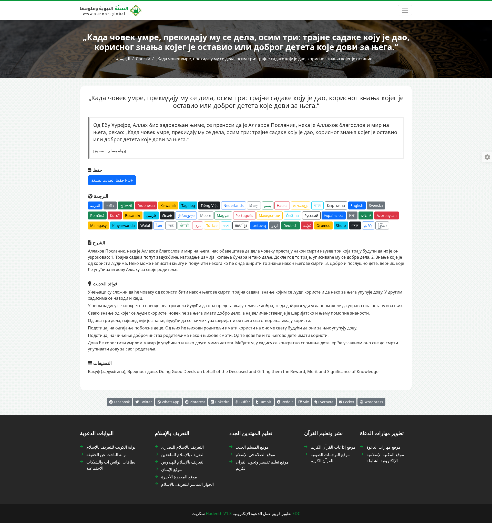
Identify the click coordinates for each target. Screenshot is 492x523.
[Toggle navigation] (405, 10)
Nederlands (233, 205)
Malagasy (98, 225)
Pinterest (197, 401)
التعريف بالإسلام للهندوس (182, 462)
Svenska (376, 205)
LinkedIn (222, 401)
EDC (296, 513)
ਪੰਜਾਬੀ (184, 225)
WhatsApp (170, 401)
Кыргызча (336, 205)
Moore (205, 215)
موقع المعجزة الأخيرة (179, 477)
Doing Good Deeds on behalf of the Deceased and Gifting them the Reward (232, 371)
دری (197, 225)
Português (244, 215)
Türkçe (212, 225)
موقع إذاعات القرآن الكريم (333, 447)
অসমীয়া (110, 205)
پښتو (267, 205)
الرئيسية (123, 59)
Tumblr (264, 401)
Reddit (287, 401)
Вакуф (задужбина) (106, 371)
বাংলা (226, 225)
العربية (95, 205)
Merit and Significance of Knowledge (342, 371)
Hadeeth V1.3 (219, 513)
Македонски (269, 215)
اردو (275, 225)
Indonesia (146, 205)
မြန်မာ (382, 225)
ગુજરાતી (126, 205)
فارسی (151, 215)
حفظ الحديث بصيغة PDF (112, 180)
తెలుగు (167, 215)
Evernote (325, 401)
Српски (143, 59)
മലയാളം (300, 205)
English (357, 205)
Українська (333, 215)
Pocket (348, 401)
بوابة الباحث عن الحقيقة (106, 454)
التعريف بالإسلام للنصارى (182, 447)
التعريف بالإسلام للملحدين (182, 454)
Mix (305, 401)
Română (97, 215)
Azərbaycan (387, 215)
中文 (355, 225)
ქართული (186, 215)
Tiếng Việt (209, 205)
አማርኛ (366, 215)
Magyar (223, 215)
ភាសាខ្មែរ (241, 225)
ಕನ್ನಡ (307, 225)
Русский (311, 215)
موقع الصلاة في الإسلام (255, 454)
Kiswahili (168, 205)
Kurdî (114, 215)
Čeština (292, 215)
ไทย (159, 225)
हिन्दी (352, 215)
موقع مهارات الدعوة (383, 447)
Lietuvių (259, 225)
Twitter (145, 401)
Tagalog (188, 205)
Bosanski (132, 215)
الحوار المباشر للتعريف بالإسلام (187, 484)
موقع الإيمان (171, 469)
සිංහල (254, 205)
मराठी (171, 225)
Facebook (121, 401)
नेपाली (317, 205)
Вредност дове (142, 371)
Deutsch (290, 225)
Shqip (341, 225)
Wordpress (373, 401)
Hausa (282, 205)
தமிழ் (368, 225)
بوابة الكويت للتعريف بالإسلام (110, 447)
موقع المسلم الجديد (252, 447)
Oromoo (323, 225)
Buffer (244, 401)
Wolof (145, 225)
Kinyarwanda (123, 225)
